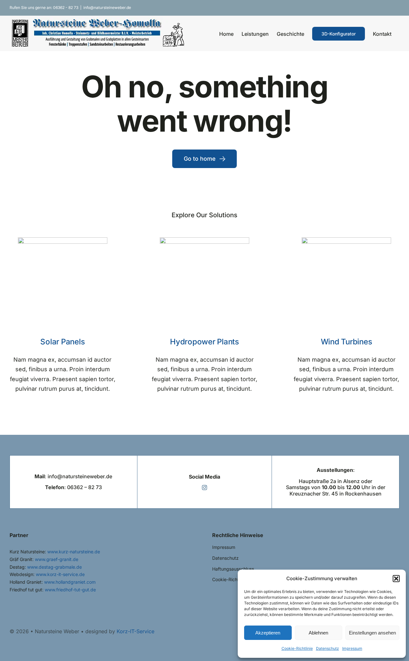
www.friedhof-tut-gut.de (70, 589)
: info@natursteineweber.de (73, 476)
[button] (396, 578)
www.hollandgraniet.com (70, 582)
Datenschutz (327, 648)
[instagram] (204, 487)
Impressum (352, 648)
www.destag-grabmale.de (54, 567)
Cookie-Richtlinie (297, 648)
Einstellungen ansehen (372, 632)
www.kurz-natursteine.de (73, 551)
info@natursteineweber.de (107, 7)
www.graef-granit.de (56, 559)
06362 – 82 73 (84, 487)
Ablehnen (318, 632)
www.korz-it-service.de (60, 574)
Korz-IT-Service (135, 631)
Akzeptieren (267, 632)
